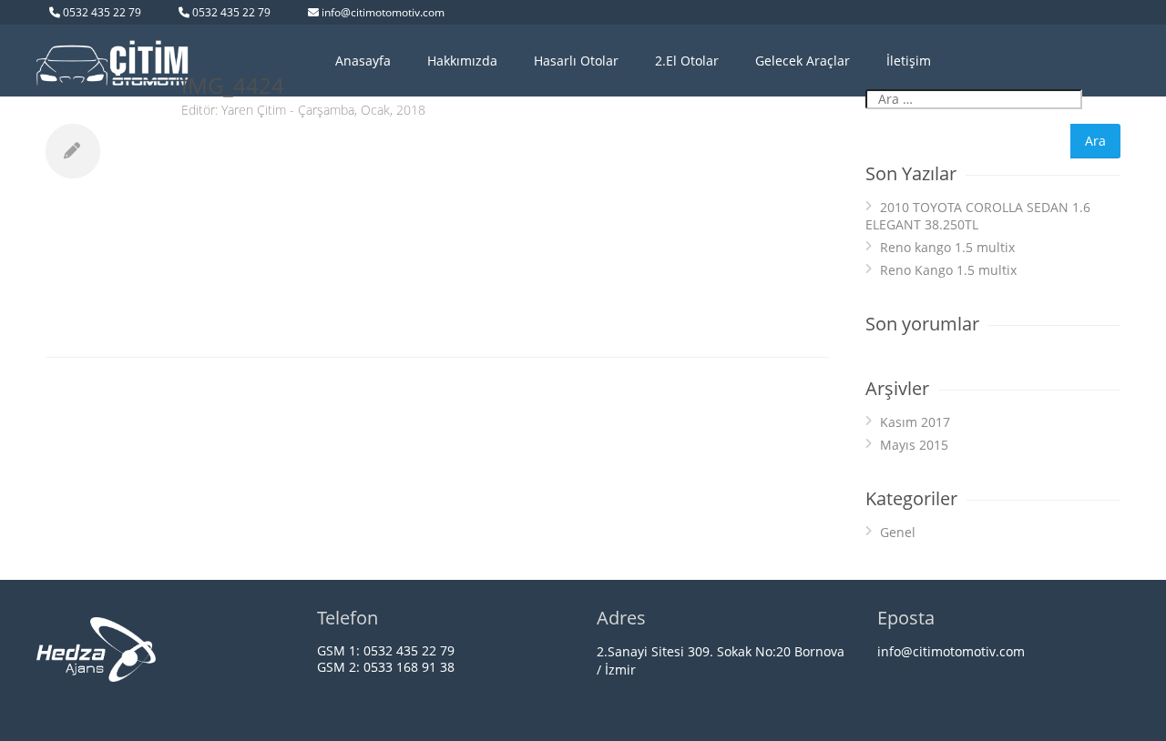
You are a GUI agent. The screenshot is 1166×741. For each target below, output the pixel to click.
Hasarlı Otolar (576, 60)
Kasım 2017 (915, 422)
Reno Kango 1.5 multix (948, 270)
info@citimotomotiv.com (383, 12)
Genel (897, 532)
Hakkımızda (462, 60)
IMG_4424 (232, 85)
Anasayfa (363, 60)
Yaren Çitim (253, 109)
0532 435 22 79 (102, 12)
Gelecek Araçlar (802, 60)
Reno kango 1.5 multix (947, 247)
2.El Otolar (687, 60)
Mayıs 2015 (914, 444)
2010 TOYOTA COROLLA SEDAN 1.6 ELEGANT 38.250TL (977, 215)
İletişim (908, 60)
